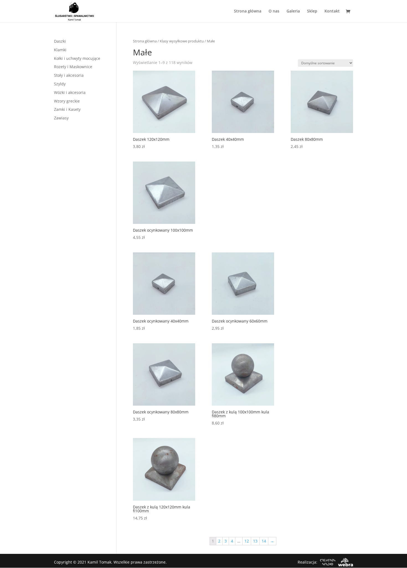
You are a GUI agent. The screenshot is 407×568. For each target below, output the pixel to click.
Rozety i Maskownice (73, 66)
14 (264, 541)
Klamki (60, 49)
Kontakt (332, 11)
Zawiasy (61, 118)
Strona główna (247, 11)
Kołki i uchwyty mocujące (77, 58)
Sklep (312, 11)
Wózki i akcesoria (70, 92)
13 (255, 541)
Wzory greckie (67, 101)
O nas (274, 11)
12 (246, 541)
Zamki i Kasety (67, 109)
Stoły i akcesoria (69, 75)
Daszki (60, 41)
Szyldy (60, 83)
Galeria (293, 11)
